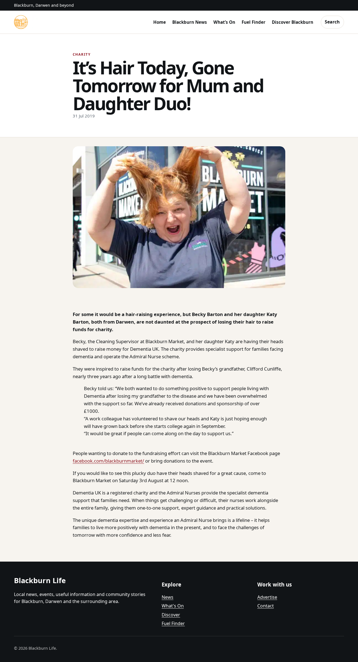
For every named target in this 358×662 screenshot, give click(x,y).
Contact (265, 606)
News (167, 597)
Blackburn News (189, 22)
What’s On (224, 22)
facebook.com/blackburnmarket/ (108, 461)
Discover (171, 615)
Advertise (267, 597)
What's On (173, 606)
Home (159, 22)
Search (332, 22)
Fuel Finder (253, 22)
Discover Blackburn (292, 22)
